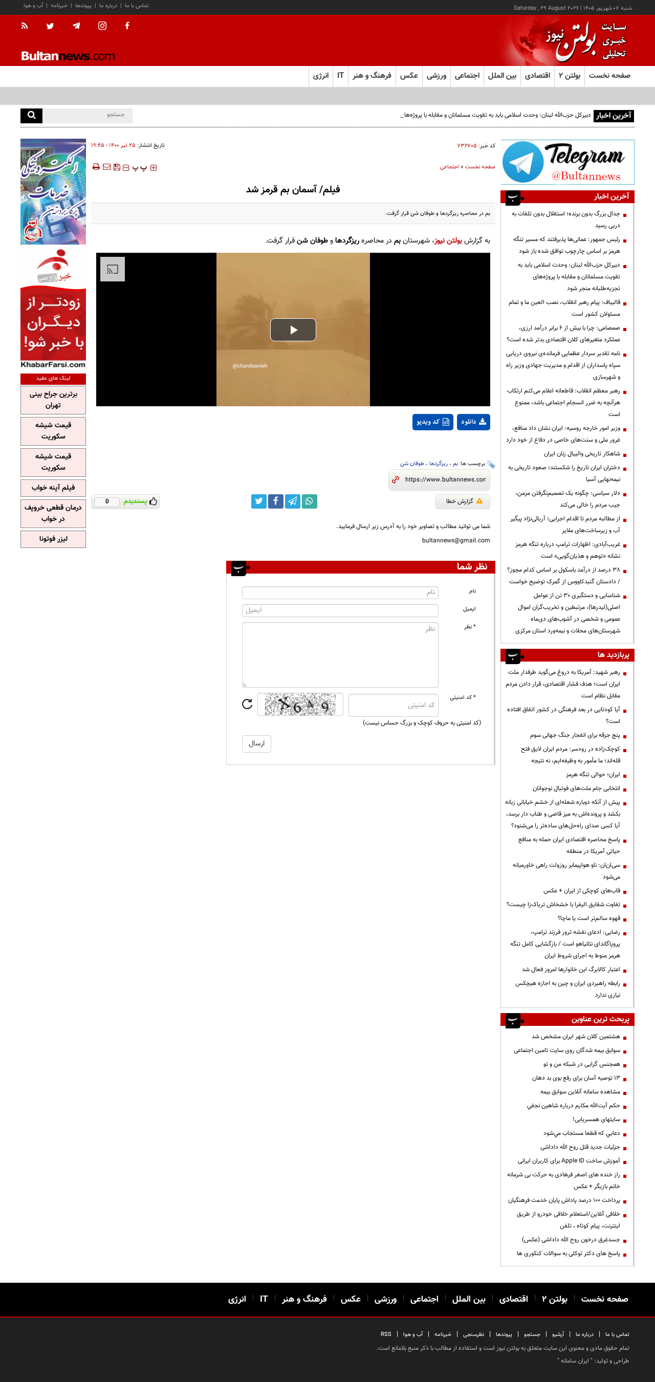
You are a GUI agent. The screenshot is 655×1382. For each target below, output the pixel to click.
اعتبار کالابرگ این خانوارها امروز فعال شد (571, 969)
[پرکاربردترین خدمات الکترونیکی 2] (53, 192)
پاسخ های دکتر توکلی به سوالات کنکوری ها (568, 1253)
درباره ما (108, 6)
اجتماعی (449, 167)
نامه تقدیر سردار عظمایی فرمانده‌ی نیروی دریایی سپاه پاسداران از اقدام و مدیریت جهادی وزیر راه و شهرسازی (563, 365)
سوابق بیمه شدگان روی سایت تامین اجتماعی (567, 1050)
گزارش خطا (459, 501)
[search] (31, 115)
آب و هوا (33, 6)
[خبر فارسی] (53, 307)
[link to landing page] (583, 40)
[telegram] (76, 26)
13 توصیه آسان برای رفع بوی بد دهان (576, 1078)
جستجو (532, 1334)
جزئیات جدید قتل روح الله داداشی (580, 1147)
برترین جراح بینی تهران (53, 400)
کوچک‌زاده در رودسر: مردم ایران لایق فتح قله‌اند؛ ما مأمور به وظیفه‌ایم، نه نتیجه (570, 754)
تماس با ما (137, 6)
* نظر (470, 627)
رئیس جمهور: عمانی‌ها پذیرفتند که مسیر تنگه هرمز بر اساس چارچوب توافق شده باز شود (566, 245)
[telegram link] (292, 501)
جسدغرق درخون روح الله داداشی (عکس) (571, 1239)
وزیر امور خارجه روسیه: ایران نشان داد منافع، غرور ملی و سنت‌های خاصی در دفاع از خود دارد (563, 434)
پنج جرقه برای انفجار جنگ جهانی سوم (575, 735)
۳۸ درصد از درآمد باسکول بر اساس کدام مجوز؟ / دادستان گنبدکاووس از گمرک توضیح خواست (563, 575)
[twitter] (50, 27)
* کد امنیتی (463, 697)
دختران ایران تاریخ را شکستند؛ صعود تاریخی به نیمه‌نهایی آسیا (564, 473)
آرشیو (558, 1334)
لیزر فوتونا (53, 539)
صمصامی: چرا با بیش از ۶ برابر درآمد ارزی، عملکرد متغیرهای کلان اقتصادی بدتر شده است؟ (563, 333)
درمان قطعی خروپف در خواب (53, 513)
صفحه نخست (609, 76)
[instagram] (102, 27)
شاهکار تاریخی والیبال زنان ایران (582, 453)
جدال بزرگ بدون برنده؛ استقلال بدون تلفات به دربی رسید (566, 219)
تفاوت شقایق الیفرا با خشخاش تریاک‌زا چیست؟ (563, 904)
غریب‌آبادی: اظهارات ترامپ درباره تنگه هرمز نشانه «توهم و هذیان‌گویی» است (567, 550)
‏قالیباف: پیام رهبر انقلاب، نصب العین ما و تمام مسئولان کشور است (564, 308)
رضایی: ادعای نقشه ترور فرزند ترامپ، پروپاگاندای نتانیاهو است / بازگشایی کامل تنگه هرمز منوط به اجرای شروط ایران (565, 944)
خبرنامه (59, 6)
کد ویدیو (428, 422)
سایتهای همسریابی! (596, 1119)
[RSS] (27, 26)
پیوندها (83, 6)
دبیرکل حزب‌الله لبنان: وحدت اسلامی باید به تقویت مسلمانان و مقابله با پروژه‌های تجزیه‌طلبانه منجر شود (468, 115)
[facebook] (127, 26)
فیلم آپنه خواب (53, 488)
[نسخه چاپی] (95, 167)
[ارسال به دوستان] (106, 167)
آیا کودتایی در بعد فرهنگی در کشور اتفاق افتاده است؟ (563, 715)
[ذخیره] (116, 166)
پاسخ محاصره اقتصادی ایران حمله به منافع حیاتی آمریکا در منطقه (569, 845)
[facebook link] (275, 501)
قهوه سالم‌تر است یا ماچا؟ (589, 918)
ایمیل (469, 609)
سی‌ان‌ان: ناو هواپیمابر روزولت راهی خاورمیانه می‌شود (566, 871)
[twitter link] (259, 501)
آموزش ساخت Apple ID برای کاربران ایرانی (569, 1161)
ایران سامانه (575, 1361)
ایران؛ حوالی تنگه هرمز (593, 774)
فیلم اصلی (454, 448)
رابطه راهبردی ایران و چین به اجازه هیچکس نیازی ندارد (567, 989)
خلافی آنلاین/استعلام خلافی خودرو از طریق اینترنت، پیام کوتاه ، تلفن (568, 1220)
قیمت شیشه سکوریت (53, 431)
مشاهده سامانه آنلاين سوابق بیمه (580, 1091)
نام (472, 591)
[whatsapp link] (309, 501)
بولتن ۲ (569, 76)
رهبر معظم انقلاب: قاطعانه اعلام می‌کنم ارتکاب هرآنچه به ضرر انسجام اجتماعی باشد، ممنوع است (563, 402)
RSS (386, 1334)
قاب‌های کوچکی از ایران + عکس (581, 890)
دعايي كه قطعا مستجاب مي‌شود (581, 1133)
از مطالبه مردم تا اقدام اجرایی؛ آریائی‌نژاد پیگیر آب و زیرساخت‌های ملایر (565, 524)
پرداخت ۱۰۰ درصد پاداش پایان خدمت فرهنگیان (564, 1200)
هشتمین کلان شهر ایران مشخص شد (576, 1036)
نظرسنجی (473, 1334)
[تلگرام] (567, 162)
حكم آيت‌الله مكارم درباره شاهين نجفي (573, 1105)
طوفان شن (412, 463)
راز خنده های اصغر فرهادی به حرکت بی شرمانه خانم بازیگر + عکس (563, 1180)
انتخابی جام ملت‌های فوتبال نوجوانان (576, 788)
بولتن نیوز (448, 241)
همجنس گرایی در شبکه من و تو (581, 1064)
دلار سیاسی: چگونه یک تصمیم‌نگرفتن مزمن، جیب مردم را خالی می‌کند (567, 499)
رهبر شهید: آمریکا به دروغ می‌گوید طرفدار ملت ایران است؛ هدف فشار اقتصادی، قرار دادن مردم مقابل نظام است (563, 684)
